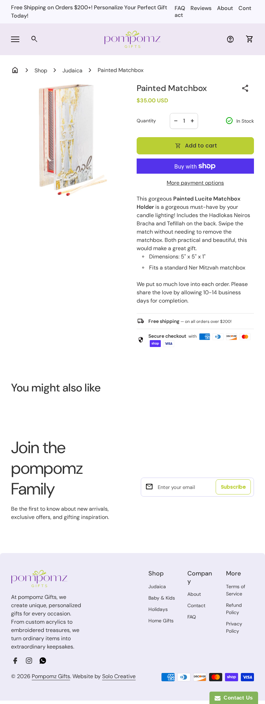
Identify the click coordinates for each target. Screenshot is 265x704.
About (225, 8)
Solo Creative (119, 676)
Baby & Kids (161, 598)
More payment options (195, 182)
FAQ (180, 8)
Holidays (158, 609)
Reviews (201, 8)
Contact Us (236, 698)
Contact (196, 605)
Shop (41, 70)
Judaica (72, 70)
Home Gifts (161, 621)
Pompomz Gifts (51, 676)
